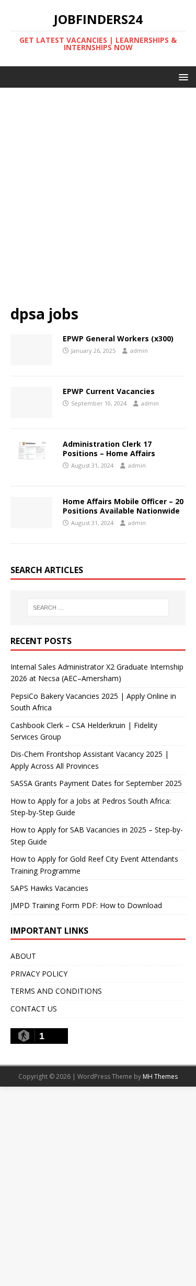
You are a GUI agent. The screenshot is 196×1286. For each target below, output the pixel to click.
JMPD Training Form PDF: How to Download (86, 905)
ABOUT (23, 956)
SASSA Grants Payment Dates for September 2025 (96, 783)
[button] (181, 76)
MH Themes (160, 1076)
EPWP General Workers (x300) (118, 338)
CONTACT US (33, 1009)
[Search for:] (98, 607)
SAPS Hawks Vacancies (49, 888)
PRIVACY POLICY (38, 974)
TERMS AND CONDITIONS (56, 991)
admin (139, 350)
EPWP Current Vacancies (109, 391)
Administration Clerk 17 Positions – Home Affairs (109, 448)
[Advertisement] (98, 201)
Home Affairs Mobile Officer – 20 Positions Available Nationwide (123, 506)
